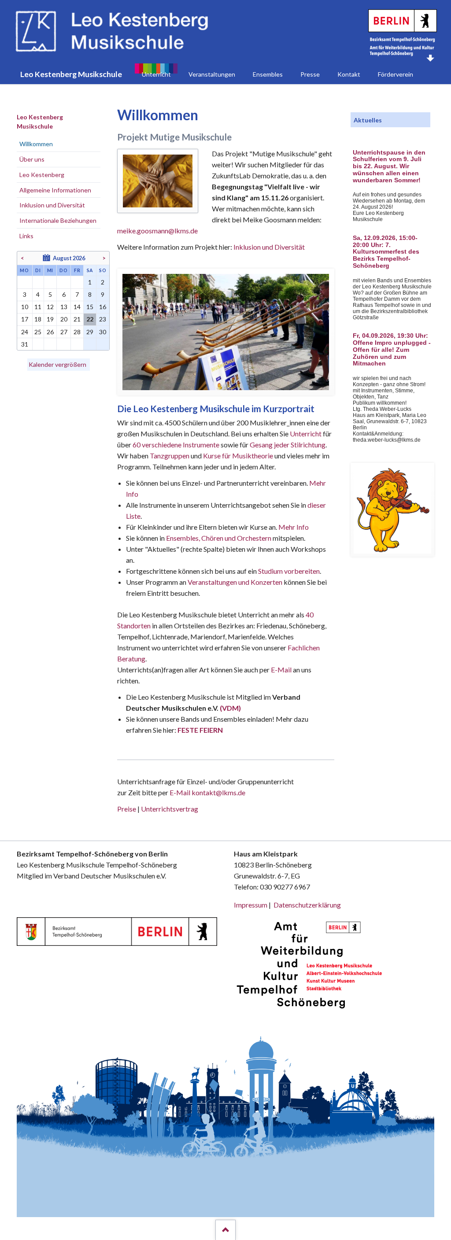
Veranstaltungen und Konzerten (235, 582)
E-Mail (281, 669)
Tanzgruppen (170, 455)
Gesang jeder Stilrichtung (287, 444)
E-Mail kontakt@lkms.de (206, 792)
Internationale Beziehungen (57, 220)
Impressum (250, 904)
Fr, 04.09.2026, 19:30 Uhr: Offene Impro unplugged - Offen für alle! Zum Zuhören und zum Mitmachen (392, 349)
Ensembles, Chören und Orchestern (218, 538)
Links (26, 236)
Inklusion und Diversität (269, 247)
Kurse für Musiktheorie (238, 455)
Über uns (31, 159)
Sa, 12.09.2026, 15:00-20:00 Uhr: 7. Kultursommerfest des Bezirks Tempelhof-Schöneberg (386, 252)
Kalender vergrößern (57, 364)
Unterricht (306, 433)
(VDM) (230, 708)
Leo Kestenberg (41, 174)
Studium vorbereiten (289, 571)
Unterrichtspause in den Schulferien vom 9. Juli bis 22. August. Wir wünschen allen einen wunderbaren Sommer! (389, 166)
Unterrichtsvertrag (169, 809)
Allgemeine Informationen (55, 190)
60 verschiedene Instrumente (176, 444)
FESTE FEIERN (200, 730)
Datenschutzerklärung (307, 904)
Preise (126, 809)
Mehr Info (293, 527)
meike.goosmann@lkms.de (157, 230)
